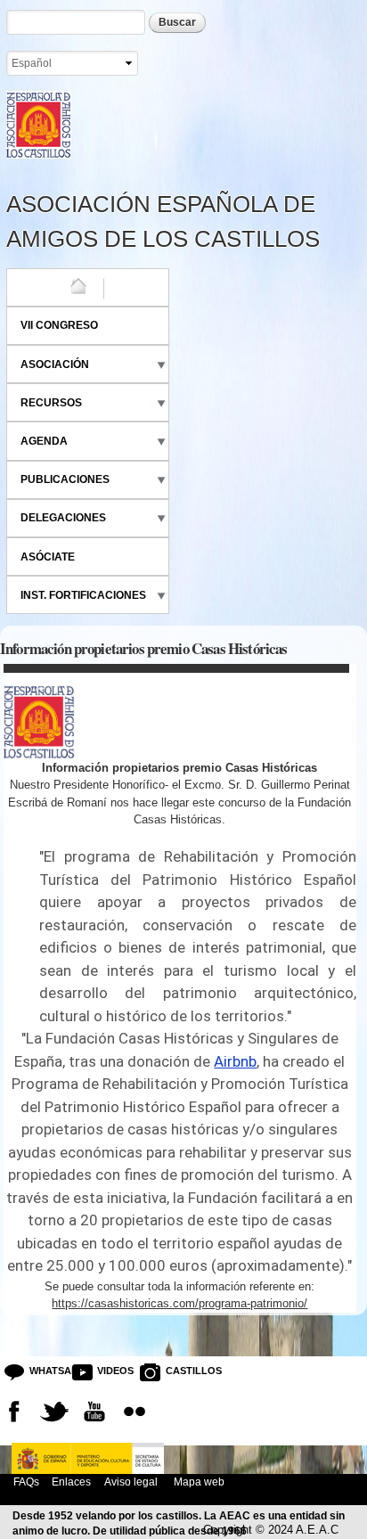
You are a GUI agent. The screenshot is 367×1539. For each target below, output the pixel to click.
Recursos (51, 403)
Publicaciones (65, 479)
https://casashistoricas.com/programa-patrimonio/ (179, 1303)
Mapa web (197, 1481)
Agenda (44, 441)
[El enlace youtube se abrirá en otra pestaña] (94, 1411)
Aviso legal (131, 1481)
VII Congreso (59, 325)
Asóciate (47, 557)
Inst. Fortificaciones (83, 595)
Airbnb (235, 1061)
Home (36, 287)
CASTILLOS (179, 1370)
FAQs (26, 1481)
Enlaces (71, 1481)
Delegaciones (63, 518)
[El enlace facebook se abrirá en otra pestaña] (14, 1411)
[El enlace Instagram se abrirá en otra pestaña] (134, 1411)
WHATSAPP (43, 1370)
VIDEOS (111, 1370)
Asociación (54, 364)
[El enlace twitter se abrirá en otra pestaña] (54, 1411)
